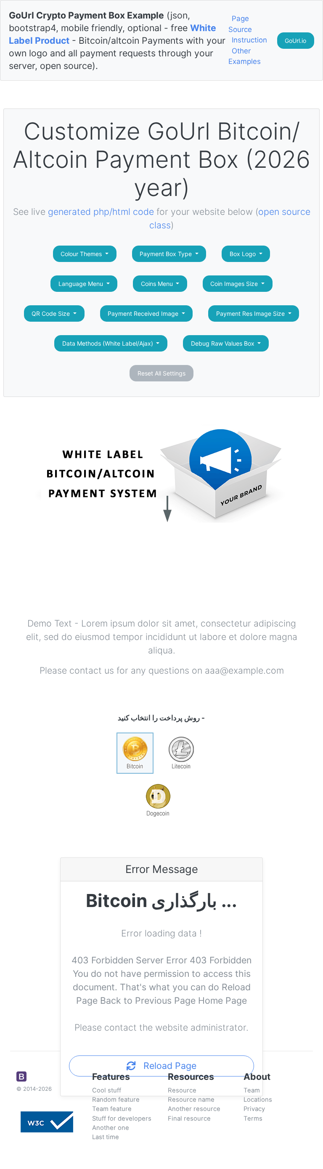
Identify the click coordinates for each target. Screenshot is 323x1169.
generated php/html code (101, 211)
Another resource (194, 1109)
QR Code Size (51, 313)
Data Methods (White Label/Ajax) (108, 343)
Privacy (254, 1109)
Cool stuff (106, 1090)
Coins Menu (158, 283)
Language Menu (81, 283)
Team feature (112, 1109)
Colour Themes (82, 253)
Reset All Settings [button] (161, 373)
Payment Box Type (166, 253)
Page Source (240, 24)
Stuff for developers (121, 1118)
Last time (105, 1137)
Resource (182, 1090)
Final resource (189, 1118)
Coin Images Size (234, 283)
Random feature (116, 1099)
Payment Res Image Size (251, 313)
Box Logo (243, 253)
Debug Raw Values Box (223, 343)
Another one (110, 1128)
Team (252, 1090)
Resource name (191, 1099)
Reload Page (166, 1065)
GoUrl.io (295, 40)
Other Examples (244, 56)
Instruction (249, 40)
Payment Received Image (144, 313)
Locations (258, 1099)
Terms (253, 1118)
